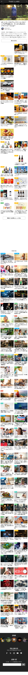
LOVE (2, 266)
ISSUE (2, 203)
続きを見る (14, 40)
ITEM (2, 190)
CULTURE (16, 278)
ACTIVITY (16, 44)
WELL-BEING (3, 253)
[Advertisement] (14, 235)
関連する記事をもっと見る (14, 218)
